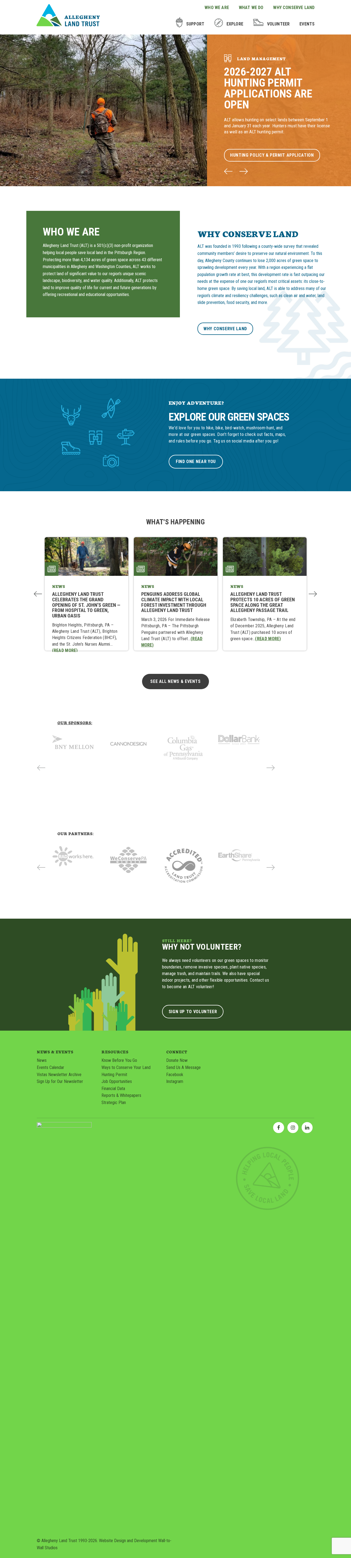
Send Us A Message (183, 1067)
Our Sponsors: (74, 722)
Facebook (174, 1074)
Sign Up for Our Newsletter (60, 1081)
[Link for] (73, 744)
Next (313, 594)
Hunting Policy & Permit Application (272, 155)
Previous (38, 594)
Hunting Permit (114, 1074)
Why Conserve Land (294, 7)
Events (307, 24)
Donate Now (177, 1060)
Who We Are (217, 7)
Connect (176, 1051)
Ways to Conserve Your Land (126, 1067)
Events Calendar (50, 1067)
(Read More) (65, 650)
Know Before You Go (119, 1060)
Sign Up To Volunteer (193, 1011)
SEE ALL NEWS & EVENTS (175, 681)
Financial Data (113, 1088)
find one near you (196, 461)
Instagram (174, 1081)
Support (195, 24)
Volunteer (278, 24)
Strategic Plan (113, 1102)
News (42, 1060)
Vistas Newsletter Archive (59, 1074)
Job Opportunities (116, 1081)
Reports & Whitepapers (121, 1095)
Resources (114, 1051)
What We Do (251, 7)
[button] (228, 172)
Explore (235, 24)
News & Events (55, 1051)
